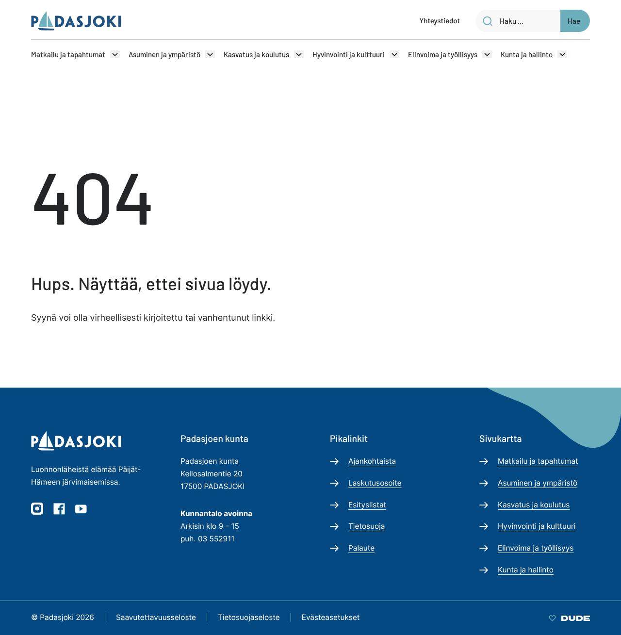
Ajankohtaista (372, 461)
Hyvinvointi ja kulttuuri (348, 54)
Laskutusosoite (375, 483)
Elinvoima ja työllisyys (442, 54)
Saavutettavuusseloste (156, 617)
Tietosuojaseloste (249, 617)
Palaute (361, 548)
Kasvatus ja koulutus (256, 54)
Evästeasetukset (331, 617)
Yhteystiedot (440, 20)
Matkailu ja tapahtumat (68, 54)
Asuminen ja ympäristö (164, 54)
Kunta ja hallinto (527, 54)
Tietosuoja (366, 526)
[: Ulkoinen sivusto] (569, 617)
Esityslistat (367, 504)
